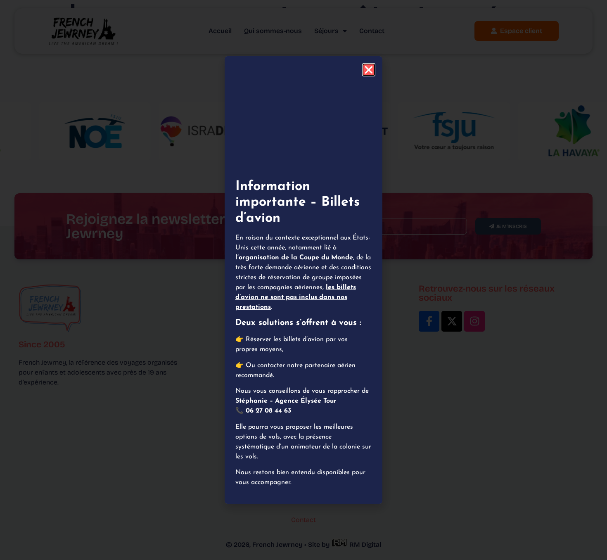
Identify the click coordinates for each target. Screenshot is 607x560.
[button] (368, 69)
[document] (303, 280)
